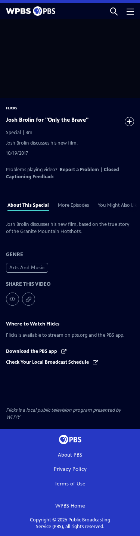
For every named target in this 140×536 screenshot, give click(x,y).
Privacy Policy (70, 469)
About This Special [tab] (28, 205)
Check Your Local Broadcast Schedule (48, 362)
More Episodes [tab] (73, 205)
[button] (114, 11)
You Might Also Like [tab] (118, 205)
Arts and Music (27, 267)
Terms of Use (70, 484)
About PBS (70, 455)
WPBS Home (70, 506)
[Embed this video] (12, 299)
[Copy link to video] (28, 299)
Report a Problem (79, 170)
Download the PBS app (32, 351)
